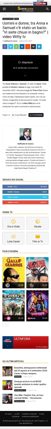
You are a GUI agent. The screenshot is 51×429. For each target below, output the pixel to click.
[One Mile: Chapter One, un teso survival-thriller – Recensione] (7, 399)
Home (4, 15)
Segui (44, 192)
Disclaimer (16, 416)
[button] (47, 9)
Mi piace (44, 187)
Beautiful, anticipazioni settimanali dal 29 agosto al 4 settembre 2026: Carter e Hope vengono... (31, 370)
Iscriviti (43, 202)
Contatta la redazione (29, 414)
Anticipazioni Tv (20, 390)
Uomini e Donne (15, 15)
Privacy (41, 414)
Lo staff (16, 414)
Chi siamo (8, 414)
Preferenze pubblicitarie (30, 416)
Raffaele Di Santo (10, 41)
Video (16, 19)
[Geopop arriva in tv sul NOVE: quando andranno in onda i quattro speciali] (7, 385)
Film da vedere (19, 401)
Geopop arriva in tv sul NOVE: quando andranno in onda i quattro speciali (30, 384)
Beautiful (18, 376)
